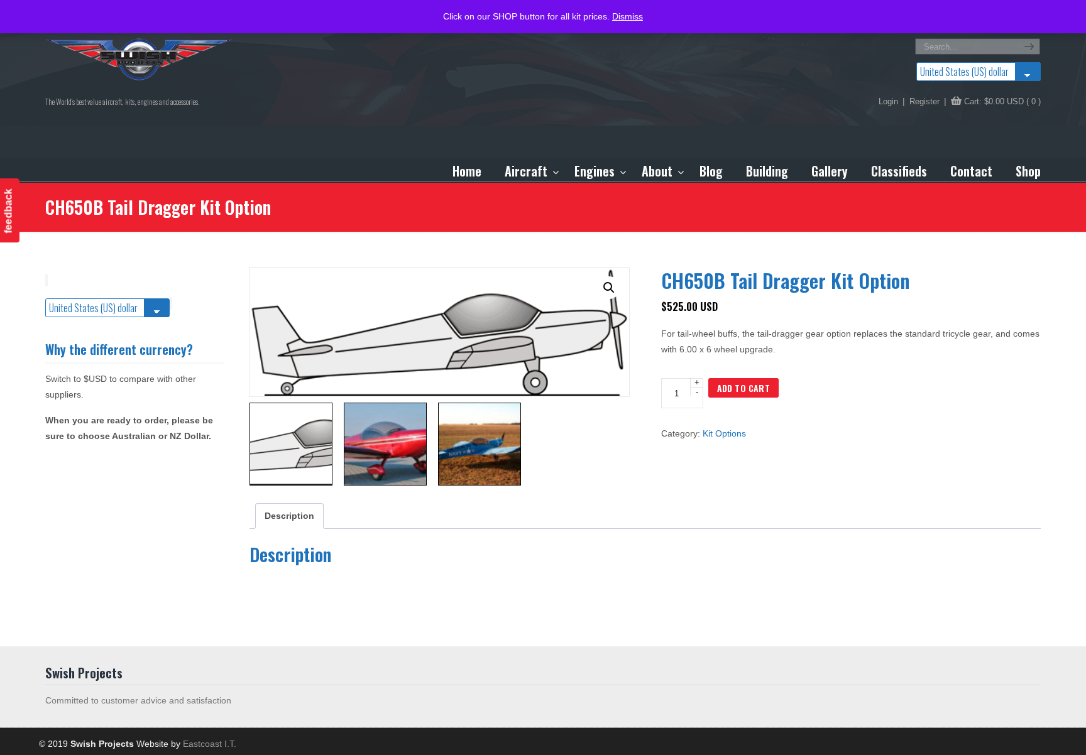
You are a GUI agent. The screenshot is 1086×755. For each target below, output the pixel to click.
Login (888, 101)
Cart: (1002, 101)
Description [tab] (289, 516)
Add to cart (743, 387)
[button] (609, 287)
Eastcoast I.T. (209, 744)
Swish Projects (139, 59)
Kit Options (724, 433)
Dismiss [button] (627, 16)
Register (924, 101)
